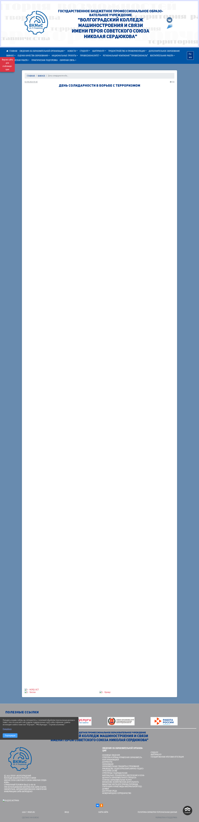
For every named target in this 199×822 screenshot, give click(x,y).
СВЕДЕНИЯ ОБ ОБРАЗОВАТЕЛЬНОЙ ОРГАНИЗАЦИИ (41, 50)
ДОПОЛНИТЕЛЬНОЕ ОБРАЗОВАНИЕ (164, 50)
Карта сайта (103, 812)
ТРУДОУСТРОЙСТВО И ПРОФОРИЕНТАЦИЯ (126, 50)
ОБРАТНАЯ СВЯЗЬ (67, 60)
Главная (31, 75)
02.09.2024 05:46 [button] (31, 82)
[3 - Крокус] (137, 692)
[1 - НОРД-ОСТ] (99, 689)
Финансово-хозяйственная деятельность (120, 782)
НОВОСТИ (71, 50)
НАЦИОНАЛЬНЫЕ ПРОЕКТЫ (64, 55)
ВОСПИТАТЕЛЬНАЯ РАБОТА (161, 55)
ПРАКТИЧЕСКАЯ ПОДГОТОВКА (44, 60)
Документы (107, 762)
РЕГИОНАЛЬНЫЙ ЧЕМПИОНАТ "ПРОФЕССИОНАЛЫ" (125, 55)
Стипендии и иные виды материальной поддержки (122, 787)
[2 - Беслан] (62, 692)
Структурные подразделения (114, 773)
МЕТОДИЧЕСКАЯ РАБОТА (17, 60)
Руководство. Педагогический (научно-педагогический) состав (123, 769)
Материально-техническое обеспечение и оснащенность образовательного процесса (123, 776)
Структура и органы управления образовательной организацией (122, 758)
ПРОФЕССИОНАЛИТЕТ (89, 55)
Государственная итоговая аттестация (167, 757)
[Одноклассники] (101, 805)
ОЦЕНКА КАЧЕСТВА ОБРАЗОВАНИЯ (33, 55)
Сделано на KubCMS (30, 817)
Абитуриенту (156, 754)
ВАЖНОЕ (41, 75)
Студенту (154, 752)
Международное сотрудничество (116, 793)
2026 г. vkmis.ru (28, 812)
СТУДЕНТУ (84, 50)
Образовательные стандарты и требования (120, 766)
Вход (67, 812)
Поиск (190, 55)
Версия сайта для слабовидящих (7, 64)
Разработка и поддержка (166, 817)
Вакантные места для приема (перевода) (120, 784)
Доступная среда (109, 791)
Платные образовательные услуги (117, 779)
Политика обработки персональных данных (157, 812)
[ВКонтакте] (97, 805)
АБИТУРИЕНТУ (98, 50)
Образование (108, 764)
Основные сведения (111, 755)
